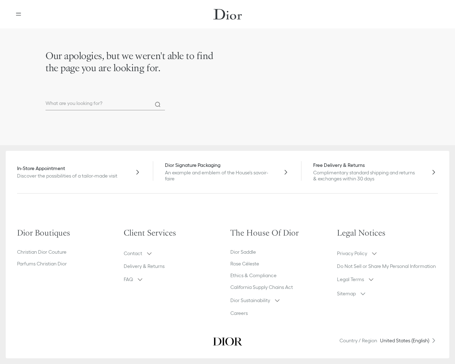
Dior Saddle (243, 252)
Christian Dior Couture (41, 252)
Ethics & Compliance (253, 275)
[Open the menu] (18, 14)
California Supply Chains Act (261, 287)
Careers (239, 313)
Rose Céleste (244, 264)
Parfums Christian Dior (42, 264)
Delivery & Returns (144, 266)
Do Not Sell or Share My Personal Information (386, 266)
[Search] (158, 104)
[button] (174, 253)
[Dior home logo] (227, 14)
